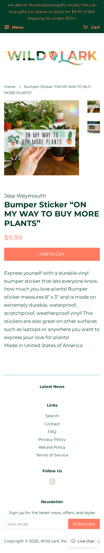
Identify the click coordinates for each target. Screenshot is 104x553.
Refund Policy (52, 447)
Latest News (52, 386)
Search (52, 415)
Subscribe (84, 524)
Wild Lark (49, 541)
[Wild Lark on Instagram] (52, 482)
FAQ (52, 431)
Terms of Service (52, 455)
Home (10, 87)
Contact (52, 423)
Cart (95, 27)
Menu (17, 27)
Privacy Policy (52, 439)
